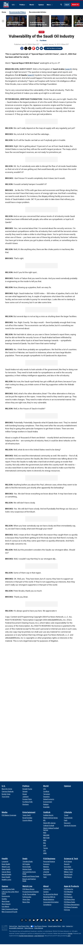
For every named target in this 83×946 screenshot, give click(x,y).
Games (5, 886)
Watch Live (27, 886)
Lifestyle (68, 812)
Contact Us (69, 926)
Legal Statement (39, 936)
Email (41, 48)
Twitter (25, 48)
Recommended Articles (37, 12)
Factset (70, 933)
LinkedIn (41, 920)
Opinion (41, 5)
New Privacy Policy (23, 926)
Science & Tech (71, 858)
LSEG (68, 936)
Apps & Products (71, 886)
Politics (22, 5)
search (68, 69)
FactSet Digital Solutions (26, 936)
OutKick (46, 812)
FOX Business (49, 858)
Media (4, 812)
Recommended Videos (17, 12)
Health (5, 858)
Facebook (22, 48)
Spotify (57, 920)
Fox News (6, 4)
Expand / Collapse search (61, 4)
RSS (49, 920)
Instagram (29, 920)
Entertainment (28, 812)
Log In (67, 4)
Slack (45, 920)
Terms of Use (13, 926)
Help (63, 926)
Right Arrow (79, 21)
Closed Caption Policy (54, 926)
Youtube (33, 920)
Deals (24, 858)
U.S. (13, 5)
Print (37, 48)
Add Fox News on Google (54, 48)
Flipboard (33, 48)
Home (4, 12)
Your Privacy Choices (40, 926)
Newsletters (53, 920)
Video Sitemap (38, 928)
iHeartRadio (61, 920)
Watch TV (75, 4)
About (46, 886)
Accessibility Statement (16, 928)
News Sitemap (29, 928)
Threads (29, 48)
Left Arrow (3, 21)
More (49, 5)
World (32, 5)
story (41, 32)
